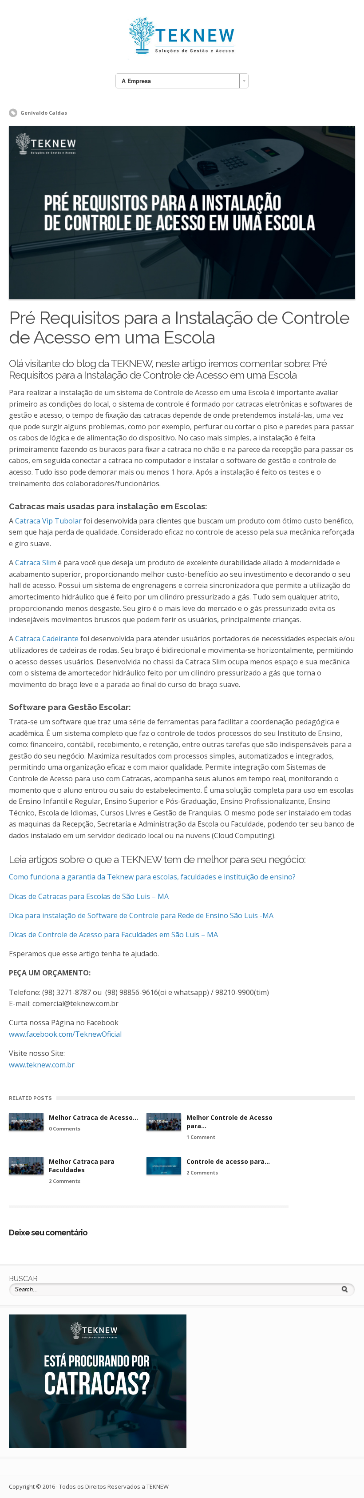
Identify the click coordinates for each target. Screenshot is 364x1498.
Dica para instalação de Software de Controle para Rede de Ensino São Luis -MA (141, 915)
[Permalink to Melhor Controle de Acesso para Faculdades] (163, 1121)
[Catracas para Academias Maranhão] (97, 1445)
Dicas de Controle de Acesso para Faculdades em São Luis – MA (113, 934)
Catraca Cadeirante (47, 638)
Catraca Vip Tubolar (48, 521)
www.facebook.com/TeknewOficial (65, 1034)
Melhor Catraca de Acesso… (93, 1117)
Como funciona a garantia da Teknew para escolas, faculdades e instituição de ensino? (152, 877)
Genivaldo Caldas (43, 112)
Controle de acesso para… (228, 1161)
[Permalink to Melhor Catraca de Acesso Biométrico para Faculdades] (26, 1121)
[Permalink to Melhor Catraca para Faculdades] (26, 1165)
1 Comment (200, 1137)
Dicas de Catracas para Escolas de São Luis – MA (89, 896)
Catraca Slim (35, 562)
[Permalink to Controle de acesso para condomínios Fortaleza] (163, 1165)
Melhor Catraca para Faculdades (82, 1165)
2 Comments (64, 1181)
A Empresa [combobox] (136, 81)
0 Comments (64, 1128)
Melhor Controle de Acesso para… (229, 1121)
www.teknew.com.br (42, 1065)
